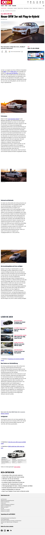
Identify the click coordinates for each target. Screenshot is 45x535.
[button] (29, 58)
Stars (10, 5)
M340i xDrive (13, 72)
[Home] (1, 10)
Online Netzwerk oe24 (5, 495)
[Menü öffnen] (43, 5)
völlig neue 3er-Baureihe (12, 73)
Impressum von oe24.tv (5, 511)
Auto (3, 10)
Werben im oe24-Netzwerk (6, 506)
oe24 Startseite (4, 499)
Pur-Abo (2, 508)
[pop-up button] (40, 58)
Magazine (14, 5)
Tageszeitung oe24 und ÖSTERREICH (8, 514)
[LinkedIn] (11, 530)
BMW (4, 72)
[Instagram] (5, 530)
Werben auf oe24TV (4, 507)
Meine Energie (26, 8)
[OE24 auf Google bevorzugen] (22, 51)
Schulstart (15, 8)
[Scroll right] (43, 8)
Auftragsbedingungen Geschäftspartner (8, 518)
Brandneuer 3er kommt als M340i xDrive (12, 359)
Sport (6, 5)
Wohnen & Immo (20, 8)
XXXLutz (30, 8)
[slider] (33, 58)
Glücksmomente (10, 8)
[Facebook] (2, 530)
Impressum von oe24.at (5, 510)
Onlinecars (40, 8)
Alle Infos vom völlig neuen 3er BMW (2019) (13, 443)
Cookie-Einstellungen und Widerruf (7, 504)
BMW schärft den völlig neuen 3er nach (12, 447)
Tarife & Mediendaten (5, 519)
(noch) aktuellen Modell (13, 119)
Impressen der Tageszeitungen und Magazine (9, 522)
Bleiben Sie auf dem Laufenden (7, 526)
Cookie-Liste (3, 503)
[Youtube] (8, 530)
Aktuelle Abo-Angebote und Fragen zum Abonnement (11, 520)
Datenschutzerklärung (5, 502)
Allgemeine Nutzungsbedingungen (7, 500)
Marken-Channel (5, 414)
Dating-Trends (35, 8)
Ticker (2, 5)
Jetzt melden (17, 467)
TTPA (2, 523)
